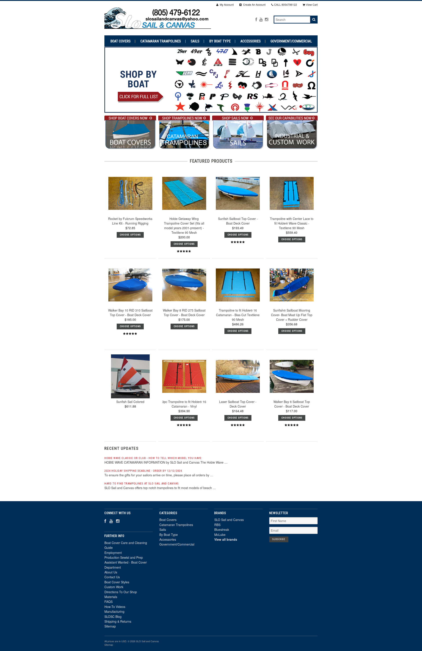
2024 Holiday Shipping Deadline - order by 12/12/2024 (143, 470)
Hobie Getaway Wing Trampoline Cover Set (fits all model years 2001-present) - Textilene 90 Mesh (184, 225)
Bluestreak (221, 529)
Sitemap (110, 626)
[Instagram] (266, 19)
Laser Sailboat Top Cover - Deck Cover (237, 403)
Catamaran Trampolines (160, 41)
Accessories (250, 41)
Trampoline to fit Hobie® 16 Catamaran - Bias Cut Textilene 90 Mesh (238, 315)
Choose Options (130, 234)
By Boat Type (220, 41)
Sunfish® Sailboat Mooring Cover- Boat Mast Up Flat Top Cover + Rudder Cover (291, 315)
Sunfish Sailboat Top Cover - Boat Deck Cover (238, 220)
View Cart (312, 4)
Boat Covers (120, 41)
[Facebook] (256, 19)
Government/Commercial (291, 41)
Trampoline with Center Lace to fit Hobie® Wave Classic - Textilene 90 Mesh (291, 223)
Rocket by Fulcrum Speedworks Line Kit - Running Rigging (130, 220)
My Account (226, 4)
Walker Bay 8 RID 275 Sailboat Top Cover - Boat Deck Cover (184, 312)
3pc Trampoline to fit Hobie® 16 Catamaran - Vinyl (184, 403)
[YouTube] (261, 19)
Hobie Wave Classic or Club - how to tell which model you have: (153, 458)
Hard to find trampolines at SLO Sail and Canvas (141, 483)
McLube (220, 534)
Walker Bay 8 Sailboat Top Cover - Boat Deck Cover (291, 403)
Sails (195, 41)
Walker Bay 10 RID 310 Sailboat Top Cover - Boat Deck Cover (130, 312)
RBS (217, 524)
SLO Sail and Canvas (229, 519)
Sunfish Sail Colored (130, 401)
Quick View (130, 207)
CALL (285, 4)
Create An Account (254, 4)
